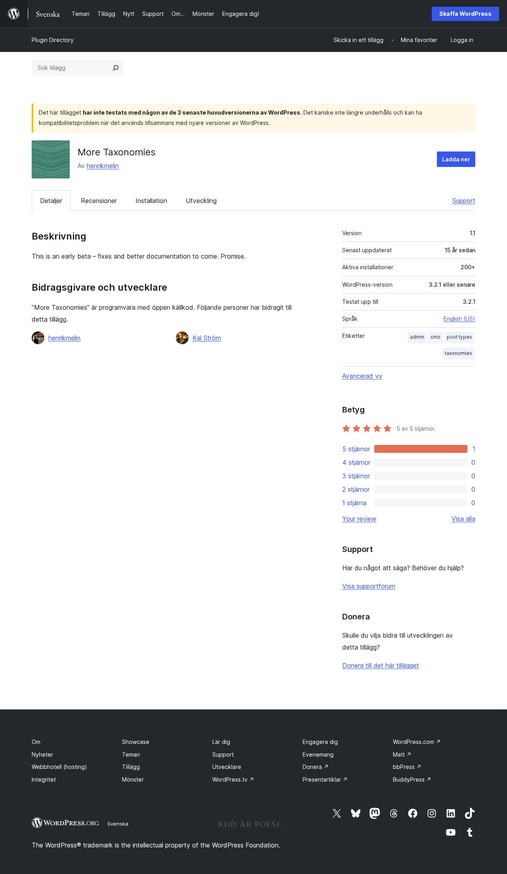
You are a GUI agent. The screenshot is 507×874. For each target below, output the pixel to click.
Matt (402, 754)
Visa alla (463, 519)
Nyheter (42, 754)
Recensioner (99, 201)
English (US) (459, 318)
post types (459, 337)
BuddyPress (412, 779)
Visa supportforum (368, 586)
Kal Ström (207, 338)
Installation (151, 201)
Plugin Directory (53, 39)
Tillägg (131, 766)
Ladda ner (456, 159)
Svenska (117, 823)
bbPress (407, 766)
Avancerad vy (362, 376)
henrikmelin (103, 166)
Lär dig (221, 741)
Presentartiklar (325, 779)
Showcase (135, 741)
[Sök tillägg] (116, 68)
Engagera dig (320, 741)
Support (463, 201)
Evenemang (318, 754)
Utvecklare (226, 766)
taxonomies (458, 353)
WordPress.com (417, 741)
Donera (316, 766)
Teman (131, 754)
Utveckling (201, 201)
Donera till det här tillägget (380, 665)
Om (36, 741)
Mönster (133, 779)
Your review (359, 519)
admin (417, 337)
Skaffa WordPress (465, 13)
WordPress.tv (233, 779)
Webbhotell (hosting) (59, 766)
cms (435, 337)
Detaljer (51, 201)
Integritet (44, 779)
